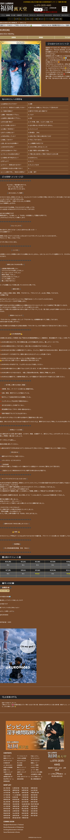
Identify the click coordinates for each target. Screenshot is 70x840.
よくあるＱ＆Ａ (7, 765)
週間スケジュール (8, 758)
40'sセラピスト (56, 15)
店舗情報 (8, 15)
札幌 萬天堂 (16, 788)
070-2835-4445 (44, 5)
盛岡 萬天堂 (16, 790)
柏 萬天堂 (15, 797)
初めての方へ (7, 756)
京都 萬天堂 (16, 806)
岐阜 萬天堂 (34, 802)
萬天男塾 (19, 774)
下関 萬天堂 (25, 811)
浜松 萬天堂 (16, 804)
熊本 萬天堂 (34, 815)
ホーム (3, 15)
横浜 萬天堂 (34, 797)
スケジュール (32, 15)
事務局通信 (6, 781)
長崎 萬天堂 (16, 815)
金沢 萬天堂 (25, 802)
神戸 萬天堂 (16, 808)
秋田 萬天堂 (25, 790)
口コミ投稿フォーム (36, 776)
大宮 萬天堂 (25, 795)
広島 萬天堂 (34, 808)
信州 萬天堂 (25, 799)
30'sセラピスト (48, 15)
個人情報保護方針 (36, 779)
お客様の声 (19, 15)
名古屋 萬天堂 (26, 804)
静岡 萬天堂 (6, 804)
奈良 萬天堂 (34, 806)
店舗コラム (6, 770)
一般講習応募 (7, 774)
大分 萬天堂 (25, 815)
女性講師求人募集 (58, 19)
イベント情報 (34, 765)
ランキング (25, 15)
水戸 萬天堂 (6, 795)
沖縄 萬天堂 (25, 818)
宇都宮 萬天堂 (35, 792)
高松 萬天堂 (34, 811)
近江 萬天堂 (6, 806)
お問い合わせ (41, 19)
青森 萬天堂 (6, 790)
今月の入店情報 (21, 758)
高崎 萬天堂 (25, 792)
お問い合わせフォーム (23, 776)
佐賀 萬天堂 (6, 815)
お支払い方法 (29, 19)
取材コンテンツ (21, 767)
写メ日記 (13, 15)
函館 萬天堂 (34, 788)
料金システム (22, 19)
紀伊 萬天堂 (6, 808)
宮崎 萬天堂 (6, 818)
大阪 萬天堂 (25, 806)
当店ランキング (7, 772)
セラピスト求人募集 (49, 19)
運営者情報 (20, 779)
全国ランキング (21, 772)
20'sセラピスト (40, 15)
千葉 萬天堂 (25, 797)
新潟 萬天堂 (16, 799)
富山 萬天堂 (6, 802)
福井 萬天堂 (16, 802)
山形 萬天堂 (6, 792)
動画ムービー (34, 763)
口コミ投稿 (35, 19)
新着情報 (19, 765)
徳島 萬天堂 (6, 813)
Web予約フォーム (8, 779)
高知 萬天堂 (25, 813)
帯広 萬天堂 (25, 788)
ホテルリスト (11, 19)
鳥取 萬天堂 (6, 811)
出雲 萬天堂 (16, 811)
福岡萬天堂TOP (7, 776)
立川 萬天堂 (6, 797)
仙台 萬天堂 (34, 790)
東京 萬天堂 (34, 795)
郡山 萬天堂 (16, 792)
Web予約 (17, 19)
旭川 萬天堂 (6, 788)
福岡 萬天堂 (34, 813)
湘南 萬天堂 (6, 799)
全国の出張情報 (7, 767)
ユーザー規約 (34, 770)
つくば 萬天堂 (17, 795)
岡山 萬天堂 (25, 808)
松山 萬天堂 (16, 813)
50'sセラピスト (65, 15)
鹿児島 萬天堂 (17, 818)
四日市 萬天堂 (35, 804)
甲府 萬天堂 (34, 799)
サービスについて (22, 756)
